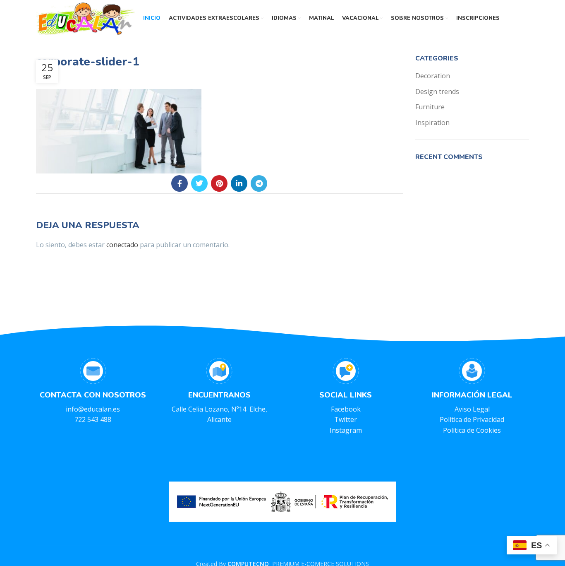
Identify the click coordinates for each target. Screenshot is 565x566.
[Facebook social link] (179, 183)
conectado (122, 244)
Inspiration (432, 122)
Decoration (432, 75)
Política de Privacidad (472, 419)
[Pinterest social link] (219, 183)
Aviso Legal (472, 409)
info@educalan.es (93, 409)
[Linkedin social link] (239, 183)
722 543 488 (92, 419)
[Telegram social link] (259, 183)
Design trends (437, 91)
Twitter (345, 419)
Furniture (430, 106)
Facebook (346, 409)
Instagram (346, 430)
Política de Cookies (472, 430)
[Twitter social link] (199, 183)
